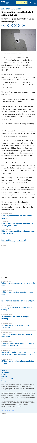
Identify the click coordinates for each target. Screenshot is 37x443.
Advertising (5, 372)
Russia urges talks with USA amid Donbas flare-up (16, 216)
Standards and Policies (8, 379)
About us (4, 370)
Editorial (4, 377)
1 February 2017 (15, 9)
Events (3, 375)
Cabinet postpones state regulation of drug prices (17, 293)
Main (2, 9)
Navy (12, 240)
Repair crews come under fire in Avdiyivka (18, 300)
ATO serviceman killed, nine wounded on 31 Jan (17, 362)
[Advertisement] (19, 260)
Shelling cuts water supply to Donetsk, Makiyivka (16, 335)
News (8, 9)
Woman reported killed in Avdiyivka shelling (15, 317)
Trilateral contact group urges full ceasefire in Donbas (18, 284)
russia (5, 240)
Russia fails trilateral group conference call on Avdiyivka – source (17, 224)
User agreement (6, 381)
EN (30, 3)
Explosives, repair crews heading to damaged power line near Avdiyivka (17, 344)
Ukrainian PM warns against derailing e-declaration (16, 326)
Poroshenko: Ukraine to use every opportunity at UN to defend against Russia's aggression (18, 353)
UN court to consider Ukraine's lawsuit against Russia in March (18, 232)
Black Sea (21, 240)
